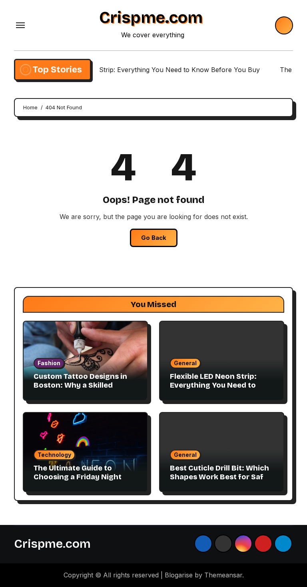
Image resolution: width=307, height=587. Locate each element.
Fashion (49, 363)
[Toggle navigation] (20, 25)
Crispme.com (151, 17)
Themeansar (223, 575)
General (185, 363)
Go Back (153, 237)
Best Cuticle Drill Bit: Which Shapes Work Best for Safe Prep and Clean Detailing (219, 477)
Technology (54, 454)
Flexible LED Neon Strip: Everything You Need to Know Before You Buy (213, 385)
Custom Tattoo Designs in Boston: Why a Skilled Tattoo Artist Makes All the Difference (82, 389)
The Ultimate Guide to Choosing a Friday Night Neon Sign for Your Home (79, 477)
